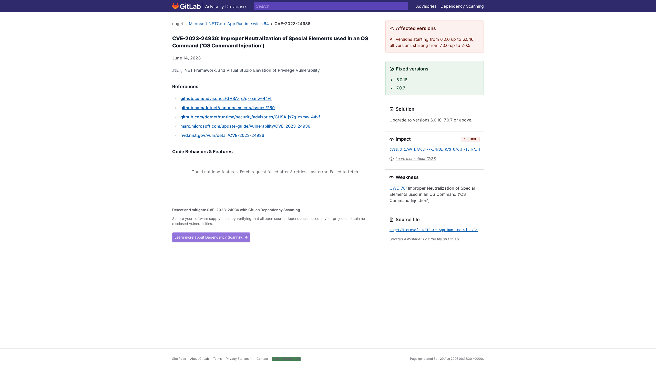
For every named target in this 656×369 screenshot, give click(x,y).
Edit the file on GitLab (441, 239)
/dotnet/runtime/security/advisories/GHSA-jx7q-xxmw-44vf (250, 116)
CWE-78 (397, 188)
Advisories (426, 6)
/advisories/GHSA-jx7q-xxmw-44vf (226, 98)
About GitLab (199, 359)
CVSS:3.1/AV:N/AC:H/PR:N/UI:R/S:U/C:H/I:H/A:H (434, 149)
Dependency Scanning (462, 6)
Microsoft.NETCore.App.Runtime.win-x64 (229, 23)
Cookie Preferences (286, 359)
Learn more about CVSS (416, 158)
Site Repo (179, 359)
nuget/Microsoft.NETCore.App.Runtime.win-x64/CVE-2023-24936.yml (453, 230)
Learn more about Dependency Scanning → (211, 237)
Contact (262, 359)
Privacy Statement (239, 359)
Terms (217, 359)
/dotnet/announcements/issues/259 (227, 107)
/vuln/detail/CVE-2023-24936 (222, 135)
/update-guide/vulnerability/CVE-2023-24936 (245, 126)
